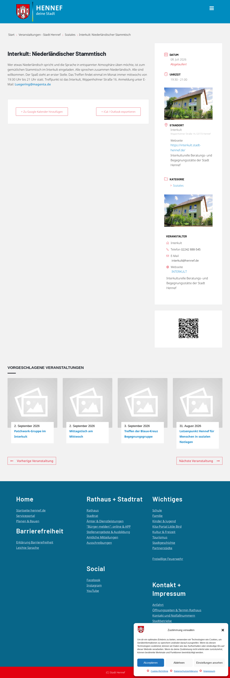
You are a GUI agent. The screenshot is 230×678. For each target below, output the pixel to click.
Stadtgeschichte (163, 543)
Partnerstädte (162, 548)
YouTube (93, 591)
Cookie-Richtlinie (159, 671)
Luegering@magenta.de (33, 84)
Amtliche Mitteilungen (102, 537)
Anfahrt (158, 605)
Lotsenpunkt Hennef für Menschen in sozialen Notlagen (197, 436)
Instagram (94, 585)
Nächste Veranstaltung (196, 461)
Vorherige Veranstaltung (35, 461)
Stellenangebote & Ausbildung (108, 532)
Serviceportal (25, 516)
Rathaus (93, 510)
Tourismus (159, 537)
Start (11, 35)
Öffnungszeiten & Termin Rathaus (176, 610)
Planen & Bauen (27, 521)
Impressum (209, 671)
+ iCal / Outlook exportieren (118, 111)
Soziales (70, 35)
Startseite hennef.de (31, 510)
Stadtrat (92, 516)
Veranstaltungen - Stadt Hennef (40, 35)
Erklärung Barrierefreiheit (34, 542)
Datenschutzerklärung (186, 671)
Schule (157, 510)
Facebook (93, 580)
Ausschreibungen (99, 543)
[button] (223, 630)
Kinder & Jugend (164, 521)
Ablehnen (179, 662)
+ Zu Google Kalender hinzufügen (42, 111)
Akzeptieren (151, 662)
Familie (157, 516)
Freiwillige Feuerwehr (167, 559)
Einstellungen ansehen (209, 662)
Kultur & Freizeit (163, 532)
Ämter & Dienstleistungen (105, 521)
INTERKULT (179, 271)
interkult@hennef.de (185, 260)
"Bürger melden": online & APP (109, 526)
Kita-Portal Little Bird (166, 526)
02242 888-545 (191, 249)
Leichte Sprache (27, 548)
